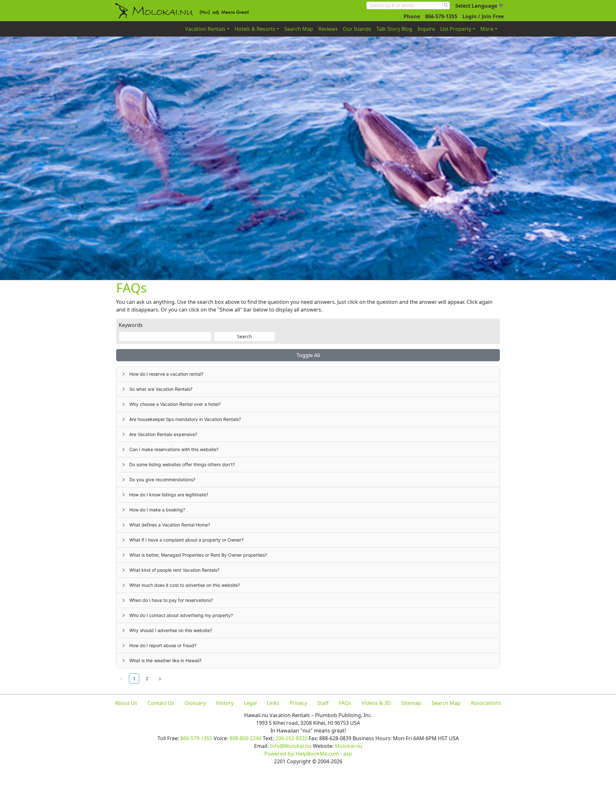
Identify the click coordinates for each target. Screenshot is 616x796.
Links (273, 702)
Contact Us (161, 702)
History (225, 702)
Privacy (298, 702)
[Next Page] (160, 678)
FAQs (345, 702)
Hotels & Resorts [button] (255, 28)
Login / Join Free (483, 16)
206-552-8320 (291, 738)
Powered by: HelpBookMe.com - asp (308, 753)
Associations (486, 702)
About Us (126, 702)
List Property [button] (455, 28)
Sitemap (411, 702)
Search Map (298, 28)
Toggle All (308, 355)
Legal (250, 702)
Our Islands (357, 28)
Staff (323, 702)
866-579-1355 (441, 16)
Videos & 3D (376, 702)
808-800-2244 (245, 738)
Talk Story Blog (394, 28)
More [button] (486, 28)
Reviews (328, 28)
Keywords (131, 325)
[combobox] (404, 5)
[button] (308, 374)
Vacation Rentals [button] (205, 28)
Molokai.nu (348, 745)
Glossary (195, 702)
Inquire (426, 28)
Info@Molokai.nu (291, 745)
